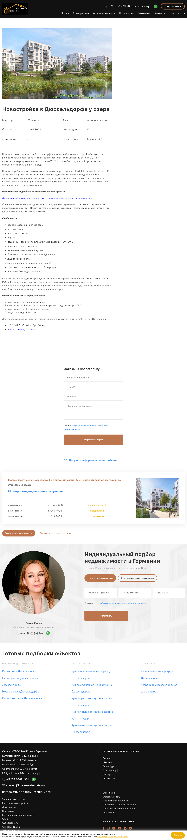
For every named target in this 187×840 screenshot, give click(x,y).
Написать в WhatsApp (128, 457)
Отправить (128, 445)
